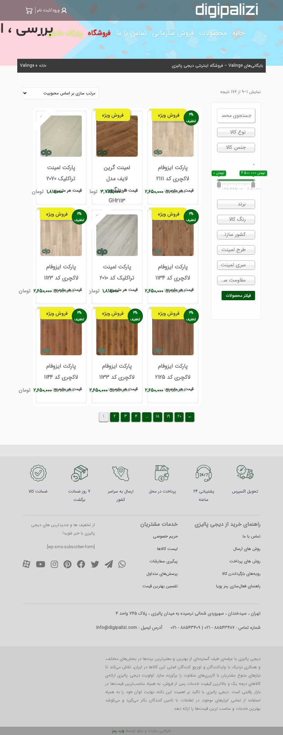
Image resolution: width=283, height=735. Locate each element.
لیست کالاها (167, 548)
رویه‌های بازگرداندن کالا (241, 573)
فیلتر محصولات (238, 295)
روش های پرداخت (245, 561)
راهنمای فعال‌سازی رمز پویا (238, 586)
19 (168, 416)
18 (157, 416)
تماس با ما (252, 536)
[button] (51, 10)
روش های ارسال (247, 548)
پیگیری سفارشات (163, 561)
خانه (42, 65)
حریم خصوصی (165, 536)
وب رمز (118, 730)
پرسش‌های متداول (162, 573)
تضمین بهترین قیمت (160, 586)
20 (179, 416)
